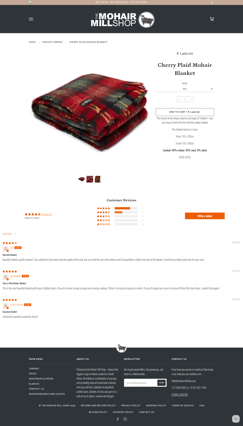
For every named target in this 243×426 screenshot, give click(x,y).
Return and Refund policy (98, 406)
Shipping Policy (156, 406)
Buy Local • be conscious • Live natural (121, 2)
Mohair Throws (52, 42)
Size (184, 84)
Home (32, 42)
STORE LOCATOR (180, 394)
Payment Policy (123, 412)
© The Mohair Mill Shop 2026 (57, 406)
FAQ (202, 406)
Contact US (36, 389)
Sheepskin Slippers (41, 379)
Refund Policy (98, 412)
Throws (34, 369)
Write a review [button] (205, 216)
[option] (90, 112)
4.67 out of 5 (47, 214)
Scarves (34, 384)
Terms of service (183, 406)
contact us (146, 412)
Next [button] (145, 112)
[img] (10, 243)
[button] (103, 208)
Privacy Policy (131, 406)
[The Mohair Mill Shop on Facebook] (118, 420)
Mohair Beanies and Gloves (47, 394)
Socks (33, 374)
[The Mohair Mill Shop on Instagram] (125, 420)
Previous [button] (34, 112)
